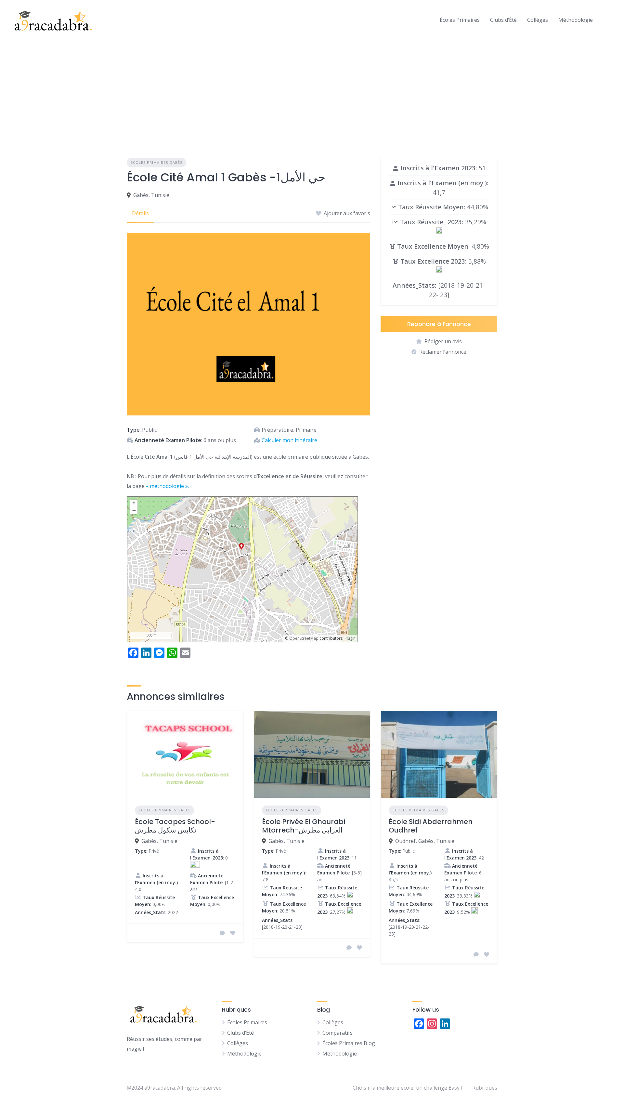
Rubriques (484, 1087)
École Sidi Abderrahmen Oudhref (431, 826)
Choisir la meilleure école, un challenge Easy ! (407, 1087)
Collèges (537, 19)
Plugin (350, 638)
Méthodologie (575, 19)
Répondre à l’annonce (439, 324)
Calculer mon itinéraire (289, 440)
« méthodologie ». (167, 486)
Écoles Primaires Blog (348, 1043)
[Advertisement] (312, 88)
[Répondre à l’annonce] (222, 933)
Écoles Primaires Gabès (156, 162)
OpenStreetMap (303, 638)
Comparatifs (337, 1032)
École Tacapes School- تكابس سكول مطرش (175, 826)
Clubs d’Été (503, 19)
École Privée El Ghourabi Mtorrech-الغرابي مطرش (303, 826)
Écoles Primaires (460, 19)
